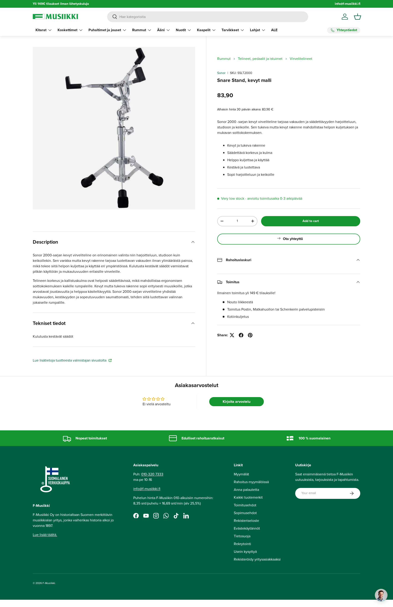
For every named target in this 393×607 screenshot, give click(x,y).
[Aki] (381, 595)
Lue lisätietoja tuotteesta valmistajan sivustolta (70, 360)
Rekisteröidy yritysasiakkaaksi (257, 559)
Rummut (139, 30)
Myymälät (241, 474)
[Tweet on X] (232, 335)
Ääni (161, 30)
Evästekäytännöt (247, 528)
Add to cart (310, 221)
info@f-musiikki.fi (347, 3)
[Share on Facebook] (241, 335)
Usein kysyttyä (245, 551)
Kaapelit (203, 30)
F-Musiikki (49, 583)
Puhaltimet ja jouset (104, 30)
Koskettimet (67, 30)
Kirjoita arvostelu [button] (236, 401)
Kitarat (40, 30)
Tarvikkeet (230, 30)
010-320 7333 (152, 474)
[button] (358, 17)
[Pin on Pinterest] (250, 335)
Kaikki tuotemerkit (248, 497)
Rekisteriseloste (246, 520)
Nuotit (181, 30)
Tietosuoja (242, 536)
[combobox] (207, 16)
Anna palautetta (246, 489)
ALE (274, 30)
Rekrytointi (242, 543)
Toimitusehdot (245, 505)
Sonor (221, 73)
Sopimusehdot (245, 512)
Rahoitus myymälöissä (251, 482)
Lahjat (255, 30)
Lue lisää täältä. (45, 534)
